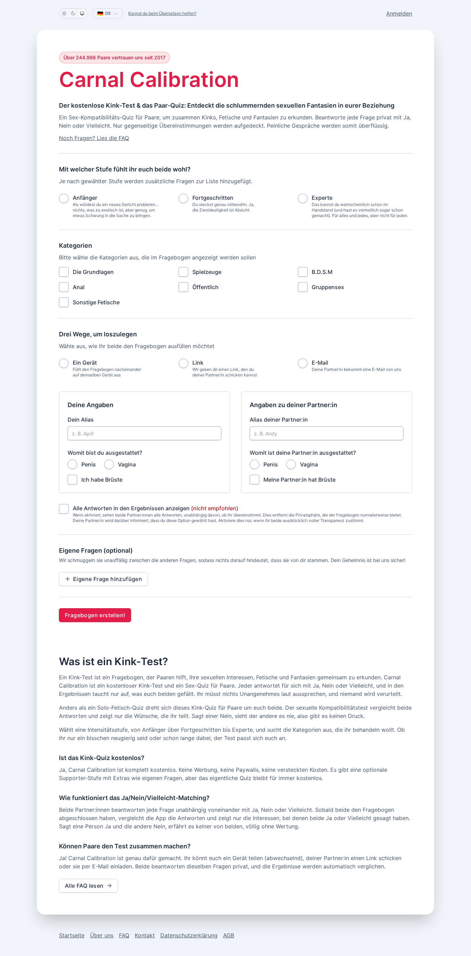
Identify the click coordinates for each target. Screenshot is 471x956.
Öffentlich (205, 287)
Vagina (127, 464)
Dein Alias (81, 419)
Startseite (71, 935)
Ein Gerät (85, 362)
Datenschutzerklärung (189, 935)
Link (197, 362)
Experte (322, 197)
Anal (78, 287)
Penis (88, 464)
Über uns (101, 935)
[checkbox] (64, 272)
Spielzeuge (206, 271)
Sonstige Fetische (96, 302)
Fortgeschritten (212, 197)
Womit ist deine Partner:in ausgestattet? (303, 452)
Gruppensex (328, 287)
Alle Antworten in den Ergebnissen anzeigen (155, 508)
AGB (228, 935)
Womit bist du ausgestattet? (105, 452)
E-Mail (320, 362)
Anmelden (399, 13)
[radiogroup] (235, 206)
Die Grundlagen (93, 271)
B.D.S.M (322, 271)
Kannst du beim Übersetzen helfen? (162, 13)
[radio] (64, 198)
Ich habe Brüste (101, 479)
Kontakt (145, 935)
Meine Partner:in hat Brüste (299, 479)
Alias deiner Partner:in (279, 419)
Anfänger (85, 197)
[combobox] (108, 13)
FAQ (124, 935)
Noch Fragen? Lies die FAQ (94, 138)
